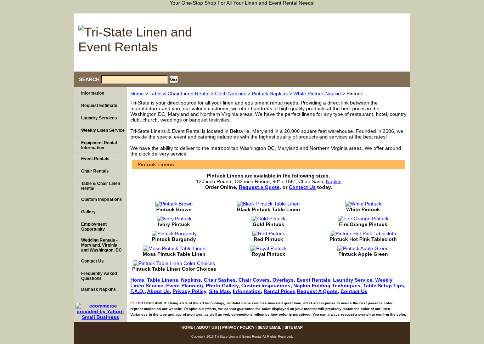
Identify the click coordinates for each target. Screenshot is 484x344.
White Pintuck (363, 209)
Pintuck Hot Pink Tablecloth (363, 239)
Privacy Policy (189, 291)
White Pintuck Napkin (317, 93)
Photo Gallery (222, 285)
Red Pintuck (268, 239)
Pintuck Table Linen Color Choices (174, 269)
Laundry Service (352, 280)
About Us (158, 291)
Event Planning (184, 285)
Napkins (191, 280)
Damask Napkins (98, 289)
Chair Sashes (220, 280)
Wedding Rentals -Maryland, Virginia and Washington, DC (101, 245)
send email (359, 17)
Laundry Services (99, 117)
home (254, 17)
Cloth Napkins (230, 93)
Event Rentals (313, 280)
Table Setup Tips (383, 285)
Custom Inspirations (266, 285)
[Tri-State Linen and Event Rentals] (136, 40)
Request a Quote (259, 187)
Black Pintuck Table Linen (268, 209)
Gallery (88, 211)
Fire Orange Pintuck (363, 224)
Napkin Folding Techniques (326, 285)
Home (137, 93)
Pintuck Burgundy (174, 239)
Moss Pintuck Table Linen (174, 254)
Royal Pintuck (268, 254)
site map (392, 17)
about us (283, 17)
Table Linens (162, 280)
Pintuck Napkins (270, 93)
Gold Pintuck (268, 224)
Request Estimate (99, 105)
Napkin (334, 181)
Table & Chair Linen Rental (179, 93)
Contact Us (354, 291)
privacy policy (321, 17)
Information (247, 291)
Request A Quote (317, 291)
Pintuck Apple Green (363, 254)
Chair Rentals (95, 171)
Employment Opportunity (94, 227)
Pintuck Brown (174, 209)
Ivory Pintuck (174, 224)
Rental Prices (280, 291)
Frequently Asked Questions (99, 276)
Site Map (219, 291)
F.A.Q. (137, 291)
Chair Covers (254, 280)
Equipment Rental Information (99, 145)
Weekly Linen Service (103, 130)
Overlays (283, 280)
